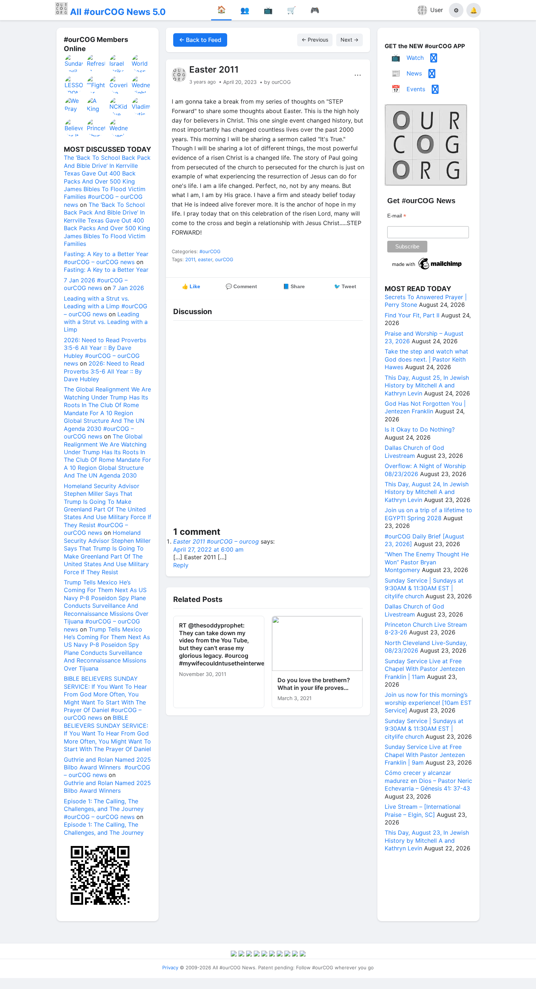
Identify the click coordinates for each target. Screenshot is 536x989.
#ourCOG (210, 251)
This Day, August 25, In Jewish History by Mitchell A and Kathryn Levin (427, 385)
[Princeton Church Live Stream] (96, 128)
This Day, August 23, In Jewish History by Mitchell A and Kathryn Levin (427, 840)
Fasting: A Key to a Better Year (106, 269)
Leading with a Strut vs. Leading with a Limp (106, 321)
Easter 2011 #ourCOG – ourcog (216, 541)
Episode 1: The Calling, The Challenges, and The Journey (104, 828)
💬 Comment (241, 286)
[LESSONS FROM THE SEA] (74, 85)
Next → (349, 39)
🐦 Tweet (345, 286)
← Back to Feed (200, 39)
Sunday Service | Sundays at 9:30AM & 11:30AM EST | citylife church (424, 588)
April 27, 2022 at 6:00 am (208, 549)
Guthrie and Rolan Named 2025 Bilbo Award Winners (107, 786)
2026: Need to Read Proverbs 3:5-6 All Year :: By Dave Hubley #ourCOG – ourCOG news (105, 351)
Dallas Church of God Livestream (414, 451)
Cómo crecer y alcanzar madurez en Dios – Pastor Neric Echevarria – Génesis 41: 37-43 (428, 780)
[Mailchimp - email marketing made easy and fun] (427, 270)
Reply (181, 565)
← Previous (315, 39)
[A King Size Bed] (96, 106)
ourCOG (224, 259)
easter (205, 259)
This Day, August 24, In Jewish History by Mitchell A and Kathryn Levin (427, 491)
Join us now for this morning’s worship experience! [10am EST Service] (428, 702)
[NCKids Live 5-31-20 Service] (118, 106)
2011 (190, 259)
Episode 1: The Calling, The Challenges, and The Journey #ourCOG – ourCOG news (104, 808)
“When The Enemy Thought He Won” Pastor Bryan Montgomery (427, 561)
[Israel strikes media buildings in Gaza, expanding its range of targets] (118, 63)
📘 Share (294, 286)
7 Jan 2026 (128, 287)
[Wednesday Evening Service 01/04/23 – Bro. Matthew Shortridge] (118, 128)
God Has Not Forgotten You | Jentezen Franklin (425, 407)
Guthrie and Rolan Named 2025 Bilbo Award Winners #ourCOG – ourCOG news (107, 767)
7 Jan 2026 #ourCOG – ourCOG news (96, 284)
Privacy (170, 967)
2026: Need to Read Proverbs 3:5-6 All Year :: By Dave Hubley (104, 371)
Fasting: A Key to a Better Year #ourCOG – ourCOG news (106, 257)
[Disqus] (268, 425)
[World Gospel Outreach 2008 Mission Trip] (141, 63)
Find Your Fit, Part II (412, 315)
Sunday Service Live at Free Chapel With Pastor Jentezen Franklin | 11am (425, 668)
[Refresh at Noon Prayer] (96, 63)
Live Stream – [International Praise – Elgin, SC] (423, 810)
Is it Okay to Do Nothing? (420, 429)
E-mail (396, 215)
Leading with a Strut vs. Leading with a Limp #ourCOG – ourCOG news (105, 306)
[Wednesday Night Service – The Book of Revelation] (141, 85)
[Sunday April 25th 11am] (74, 63)
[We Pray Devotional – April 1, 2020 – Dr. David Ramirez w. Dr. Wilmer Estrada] (74, 106)
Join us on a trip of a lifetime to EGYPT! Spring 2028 (428, 513)
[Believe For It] (74, 128)
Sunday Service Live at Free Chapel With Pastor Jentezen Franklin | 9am (425, 754)
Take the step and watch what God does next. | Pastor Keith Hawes (426, 359)
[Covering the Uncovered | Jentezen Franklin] (118, 85)
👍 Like (191, 286)
